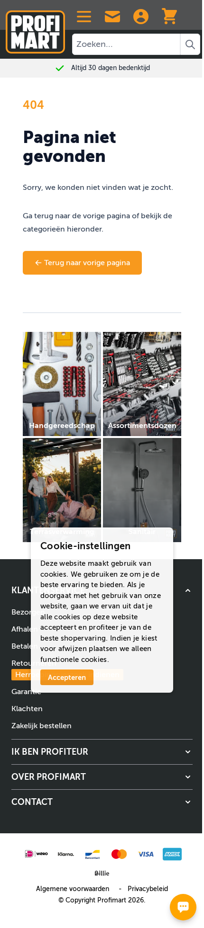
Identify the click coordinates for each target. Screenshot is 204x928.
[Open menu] (83, 16)
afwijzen (72, 648)
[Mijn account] (140, 16)
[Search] (190, 44)
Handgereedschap (62, 425)
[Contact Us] (112, 16)
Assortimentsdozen (142, 425)
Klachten (27, 709)
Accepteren (67, 677)
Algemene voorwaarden (72, 888)
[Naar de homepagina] (35, 28)
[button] (102, 752)
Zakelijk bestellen (41, 726)
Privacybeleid (148, 888)
